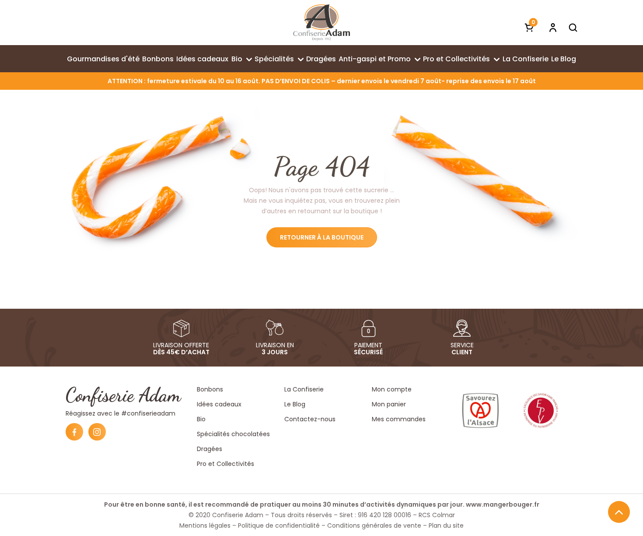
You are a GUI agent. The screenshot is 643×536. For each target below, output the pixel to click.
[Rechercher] (573, 27)
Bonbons (158, 59)
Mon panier (389, 404)
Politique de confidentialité (279, 525)
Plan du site (446, 525)
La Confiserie (526, 59)
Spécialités (274, 59)
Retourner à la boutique (321, 237)
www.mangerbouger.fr (502, 504)
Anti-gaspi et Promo (375, 59)
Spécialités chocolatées (233, 434)
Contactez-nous (309, 419)
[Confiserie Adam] (321, 22)
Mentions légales (205, 525)
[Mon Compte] (552, 27)
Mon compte (392, 389)
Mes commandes (399, 419)
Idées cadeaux (202, 59)
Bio (236, 59)
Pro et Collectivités (456, 59)
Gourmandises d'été (103, 59)
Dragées (321, 59)
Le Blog (563, 59)
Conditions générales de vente (374, 525)
